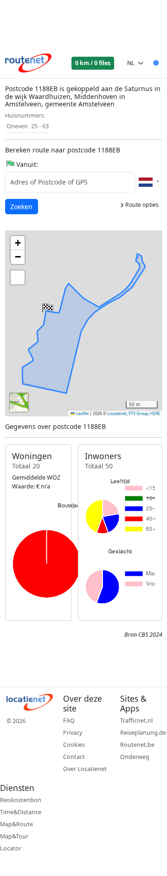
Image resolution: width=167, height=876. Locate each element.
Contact (74, 757)
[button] (46, 305)
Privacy (72, 733)
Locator (10, 848)
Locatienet (117, 413)
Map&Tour (14, 836)
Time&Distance (20, 812)
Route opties (141, 205)
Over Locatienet (85, 769)
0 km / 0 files (92, 63)
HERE (155, 413)
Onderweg (134, 757)
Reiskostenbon (20, 800)
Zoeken (22, 206)
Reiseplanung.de (143, 733)
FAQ (69, 721)
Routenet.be (137, 745)
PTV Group (138, 413)
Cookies (74, 745)
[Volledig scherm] (18, 277)
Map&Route (16, 824)
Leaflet (82, 413)
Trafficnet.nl (136, 721)
